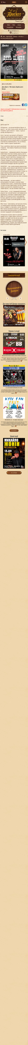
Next (20, 298)
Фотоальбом (18, 27)
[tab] (14, 116)
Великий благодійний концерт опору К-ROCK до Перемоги (14, 355)
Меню (14, 25)
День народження (14, 290)
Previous (7, 298)
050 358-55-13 (15, 33)
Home (4, 36)
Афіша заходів (9, 36)
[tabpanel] (14, 453)
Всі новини (14, 430)
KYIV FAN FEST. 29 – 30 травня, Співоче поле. (14, 419)
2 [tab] (12, 466)
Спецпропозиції (10, 27)
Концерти (15, 36)
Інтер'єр (19, 25)
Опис (2, 116)
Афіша (8, 25)
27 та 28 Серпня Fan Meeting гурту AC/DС (14, 387)
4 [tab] (15, 466)
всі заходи (14, 473)
